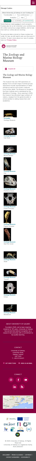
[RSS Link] (22, 386)
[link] (17, 419)
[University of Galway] (9, 46)
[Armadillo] (10, 113)
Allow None (18, 20)
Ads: (22, 17)
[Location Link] (18, 407)
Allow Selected (29, 20)
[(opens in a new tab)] (18, 421)
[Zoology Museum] (10, 131)
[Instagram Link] (11, 379)
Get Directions (10, 363)
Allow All (8, 20)
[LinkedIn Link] (14, 386)
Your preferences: (23, 15)
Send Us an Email (26, 363)
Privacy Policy (11, 40)
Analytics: (13, 17)
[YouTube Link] (25, 379)
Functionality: (8, 15)
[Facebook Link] (18, 379)
